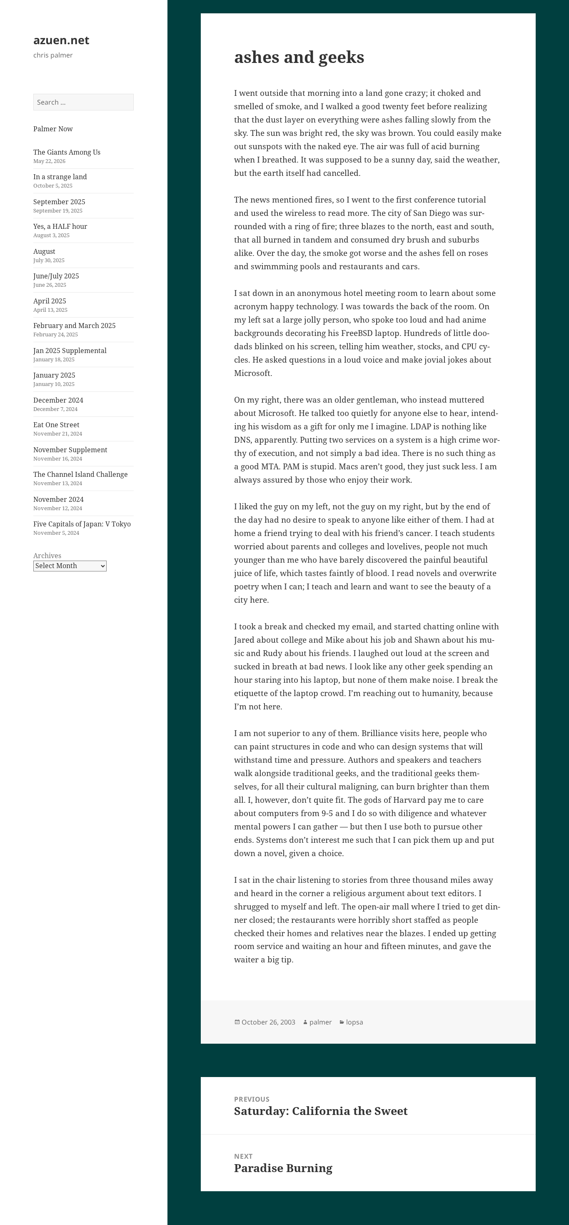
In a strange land (60, 176)
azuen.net (61, 40)
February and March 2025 (74, 325)
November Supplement (70, 449)
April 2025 (49, 301)
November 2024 (58, 499)
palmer (320, 1022)
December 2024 (58, 400)
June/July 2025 (56, 276)
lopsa (354, 1022)
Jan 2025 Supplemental (70, 350)
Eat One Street (56, 424)
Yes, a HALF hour (60, 226)
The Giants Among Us (66, 152)
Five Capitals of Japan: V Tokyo (82, 524)
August (44, 251)
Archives (47, 555)
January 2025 (54, 375)
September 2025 (59, 201)
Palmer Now (53, 128)
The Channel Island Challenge (80, 474)
